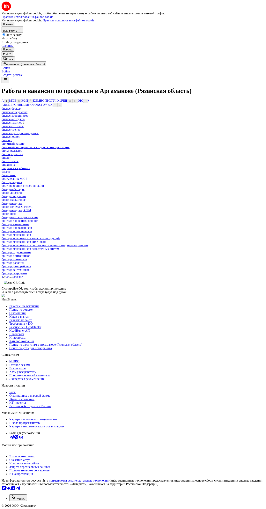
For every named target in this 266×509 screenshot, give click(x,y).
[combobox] (18, 497)
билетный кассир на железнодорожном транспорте (36, 147)
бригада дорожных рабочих (20, 220)
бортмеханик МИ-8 (14, 178)
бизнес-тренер (11, 129)
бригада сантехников (16, 269)
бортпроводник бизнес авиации (23, 185)
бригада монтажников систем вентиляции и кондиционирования (45, 245)
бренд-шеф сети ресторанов (20, 217)
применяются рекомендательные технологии (79, 480)
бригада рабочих (13, 262)
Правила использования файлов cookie (68, 20)
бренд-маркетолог (14, 199)
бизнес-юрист (11, 136)
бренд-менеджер (12, 203)
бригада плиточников (16, 255)
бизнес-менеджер (13, 119)
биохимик (8, 164)
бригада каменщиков (15, 224)
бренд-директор (12, 192)
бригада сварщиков (14, 273)
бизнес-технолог (13, 126)
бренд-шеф (9, 213)
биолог (6, 157)
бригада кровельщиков (17, 227)
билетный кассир (13, 143)
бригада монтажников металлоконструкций (31, 238)
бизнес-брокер (11, 108)
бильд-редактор (12, 150)
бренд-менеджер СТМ (16, 210)
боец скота (9, 175)
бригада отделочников (16, 252)
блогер (6, 171)
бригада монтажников (16, 234)
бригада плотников (14, 259)
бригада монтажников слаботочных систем (30, 248)
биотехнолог (10, 161)
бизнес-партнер (12, 122)
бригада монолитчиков (17, 231)
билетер (7, 140)
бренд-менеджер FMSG (17, 206)
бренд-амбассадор (13, 189)
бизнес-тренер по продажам (20, 133)
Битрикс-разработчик (16, 168)
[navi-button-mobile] (5, 80)
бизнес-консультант (14, 112)
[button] (6, 68)
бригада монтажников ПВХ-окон (24, 241)
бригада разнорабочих (16, 266)
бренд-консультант (14, 196)
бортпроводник (12, 182)
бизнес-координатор (15, 115)
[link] (8, 58)
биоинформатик (12, 154)
